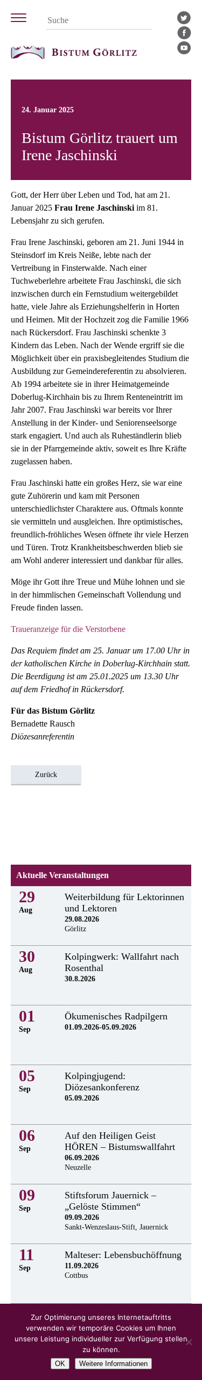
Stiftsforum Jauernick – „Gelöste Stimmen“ (110, 1201)
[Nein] (188, 1341)
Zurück (46, 775)
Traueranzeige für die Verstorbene (68, 629)
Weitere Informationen (113, 1364)
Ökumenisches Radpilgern (116, 1016)
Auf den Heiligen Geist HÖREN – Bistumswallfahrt (120, 1141)
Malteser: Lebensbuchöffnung (123, 1254)
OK (60, 1364)
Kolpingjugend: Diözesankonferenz (102, 1081)
